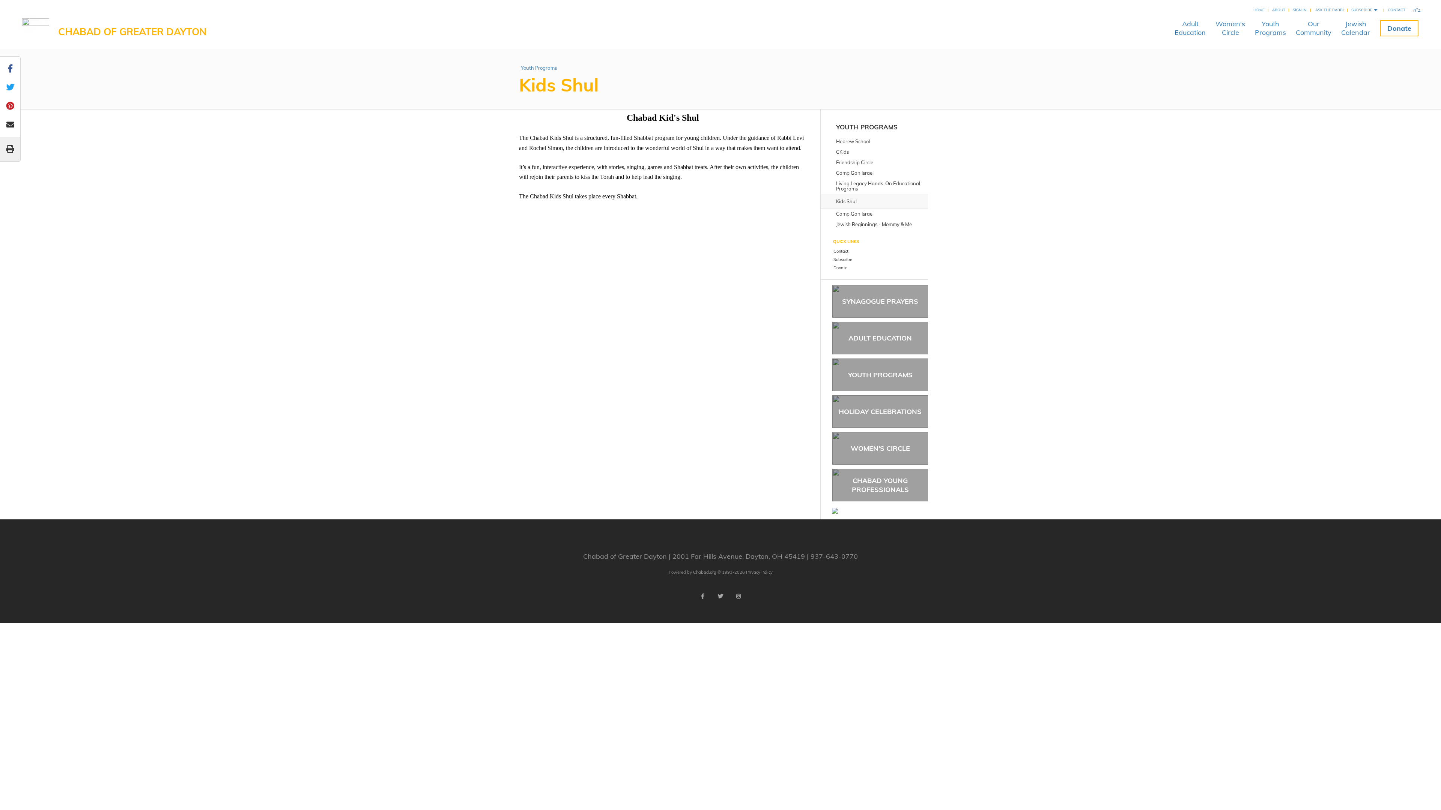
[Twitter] (720, 596)
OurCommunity (1313, 28)
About (1278, 10)
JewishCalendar (1355, 28)
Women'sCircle (1230, 28)
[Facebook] (702, 596)
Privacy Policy (759, 572)
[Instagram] (738, 596)
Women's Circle (880, 448)
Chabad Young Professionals (880, 485)
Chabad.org (704, 572)
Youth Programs (539, 68)
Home (1259, 10)
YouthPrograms (1270, 28)
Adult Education (880, 338)
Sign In (1299, 10)
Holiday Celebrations (880, 411)
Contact (1396, 10)
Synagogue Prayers (880, 301)
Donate (1399, 28)
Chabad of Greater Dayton (132, 32)
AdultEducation (1190, 28)
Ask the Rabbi (1329, 10)
